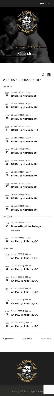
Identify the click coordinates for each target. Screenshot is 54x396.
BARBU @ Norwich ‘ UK (24, 130)
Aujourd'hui (27, 338)
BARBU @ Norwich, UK (24, 96)
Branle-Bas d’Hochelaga (26, 226)
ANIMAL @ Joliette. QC (24, 269)
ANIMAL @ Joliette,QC (24, 258)
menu (43, 4)
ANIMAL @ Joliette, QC (24, 241)
